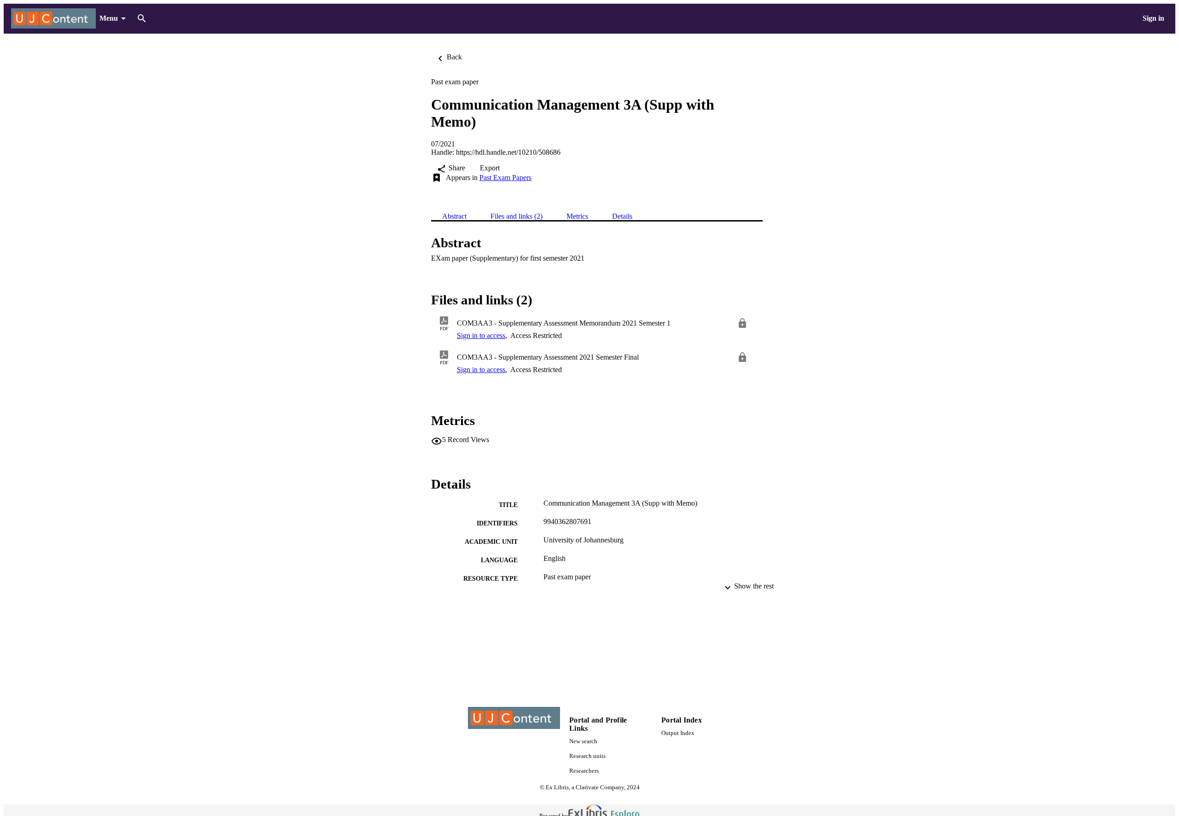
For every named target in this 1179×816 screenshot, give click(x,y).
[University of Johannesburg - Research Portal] (53, 18)
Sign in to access (481, 335)
